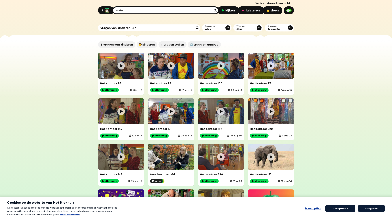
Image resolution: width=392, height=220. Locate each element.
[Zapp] (289, 10)
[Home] (105, 10)
